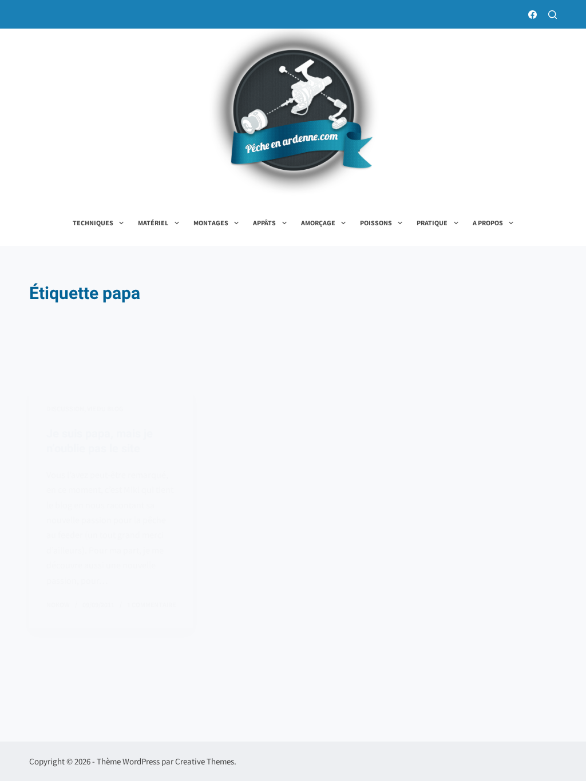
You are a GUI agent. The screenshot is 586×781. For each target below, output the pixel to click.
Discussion (65, 408)
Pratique (432, 222)
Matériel (153, 222)
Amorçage (318, 222)
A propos (488, 222)
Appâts (264, 222)
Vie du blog (105, 408)
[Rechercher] (552, 14)
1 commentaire (151, 604)
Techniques (93, 222)
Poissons (376, 222)
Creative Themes (204, 761)
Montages (210, 222)
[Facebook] (532, 14)
